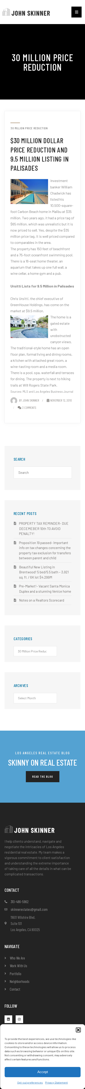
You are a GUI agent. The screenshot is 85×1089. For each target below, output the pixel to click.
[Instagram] (19, 1019)
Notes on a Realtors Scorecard (41, 600)
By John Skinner (29, 400)
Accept (42, 1072)
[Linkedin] (8, 1019)
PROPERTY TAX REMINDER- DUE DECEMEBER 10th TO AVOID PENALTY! (43, 528)
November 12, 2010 (61, 400)
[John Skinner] (26, 11)
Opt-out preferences (30, 1082)
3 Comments (29, 408)
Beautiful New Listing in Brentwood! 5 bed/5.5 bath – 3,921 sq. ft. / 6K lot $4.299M (44, 572)
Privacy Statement (56, 1082)
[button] (78, 1030)
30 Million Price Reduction (29, 128)
